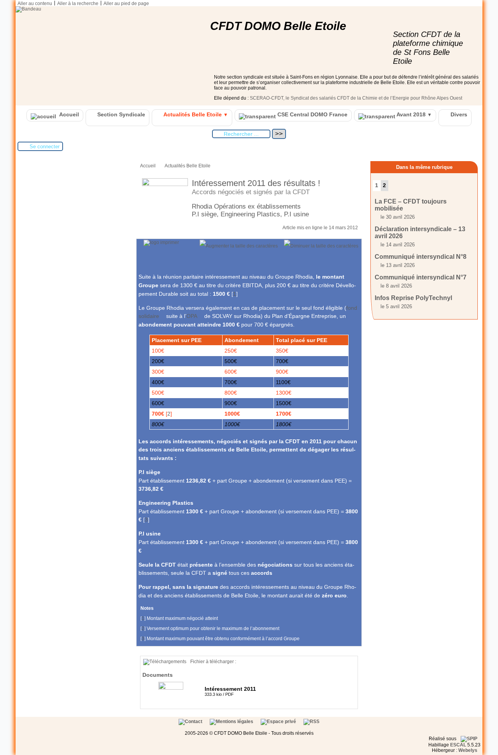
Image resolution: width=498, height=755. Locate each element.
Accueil (68, 114)
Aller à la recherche (77, 3)
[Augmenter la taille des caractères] (239, 246)
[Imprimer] (161, 242)
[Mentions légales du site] (232, 721)
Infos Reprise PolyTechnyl (413, 298)
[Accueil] (28, 9)
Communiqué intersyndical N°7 (420, 277)
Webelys (467, 750)
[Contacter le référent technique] (191, 721)
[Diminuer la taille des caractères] (321, 246)
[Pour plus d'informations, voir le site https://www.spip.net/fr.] (469, 738)
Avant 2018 (413, 114)
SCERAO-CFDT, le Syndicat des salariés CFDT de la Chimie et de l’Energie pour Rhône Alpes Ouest (356, 98)
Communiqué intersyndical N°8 (420, 256)
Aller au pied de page (126, 3)
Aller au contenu (35, 3)
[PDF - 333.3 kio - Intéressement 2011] (171, 688)
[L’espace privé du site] (279, 721)
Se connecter (45, 146)
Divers (458, 114)
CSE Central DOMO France (311, 114)
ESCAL (458, 745)
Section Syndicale (120, 114)
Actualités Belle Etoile (195, 114)
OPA (191, 316)
